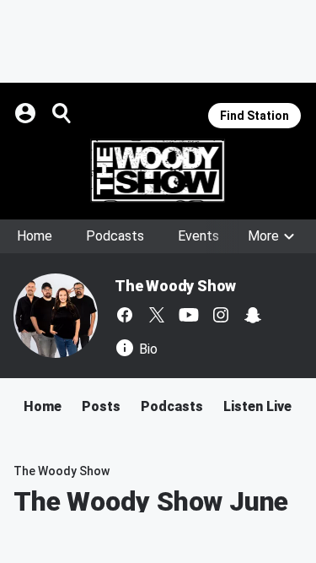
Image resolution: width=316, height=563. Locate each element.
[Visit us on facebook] (125, 315)
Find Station (254, 115)
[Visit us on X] (157, 315)
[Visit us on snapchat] (253, 315)
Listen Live (257, 406)
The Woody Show (175, 286)
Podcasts (115, 236)
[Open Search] (62, 113)
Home (34, 236)
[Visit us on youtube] (189, 315)
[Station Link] (158, 170)
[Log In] (27, 113)
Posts (101, 406)
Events (198, 236)
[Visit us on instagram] (221, 315)
